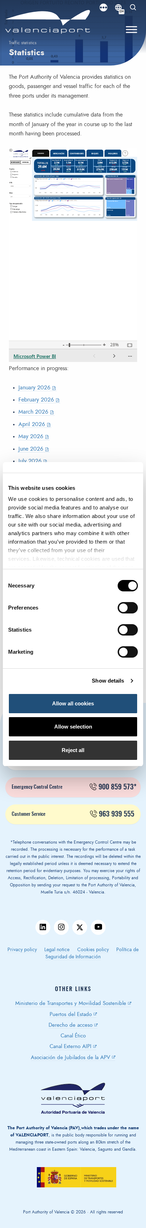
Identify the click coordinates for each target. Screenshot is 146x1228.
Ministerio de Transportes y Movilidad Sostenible (70, 1003)
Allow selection (73, 727)
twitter (79, 927)
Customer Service (73, 814)
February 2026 (36, 400)
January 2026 (34, 387)
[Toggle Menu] (131, 29)
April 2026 (31, 424)
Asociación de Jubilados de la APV (70, 1057)
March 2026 (33, 412)
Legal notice (56, 949)
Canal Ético (73, 1035)
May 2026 (30, 436)
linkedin (42, 927)
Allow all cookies (73, 703)
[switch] (131, 609)
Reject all (73, 750)
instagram (61, 927)
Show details (108, 681)
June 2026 (30, 449)
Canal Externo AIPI (70, 1046)
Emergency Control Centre (74, 787)
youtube (98, 927)
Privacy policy (22, 949)
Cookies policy (93, 949)
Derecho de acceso (70, 1025)
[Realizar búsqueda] (133, 7)
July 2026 (29, 461)
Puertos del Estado (71, 1014)
